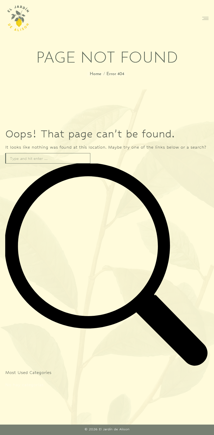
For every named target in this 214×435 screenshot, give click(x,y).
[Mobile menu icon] (205, 18)
